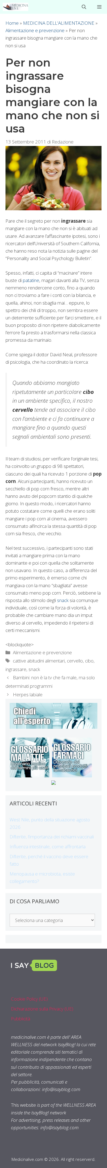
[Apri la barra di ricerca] (84, 7)
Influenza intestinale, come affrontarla (48, 846)
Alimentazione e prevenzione (34, 30)
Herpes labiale (28, 694)
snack (63, 600)
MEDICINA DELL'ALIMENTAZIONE (58, 23)
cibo (89, 661)
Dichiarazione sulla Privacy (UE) (42, 1009)
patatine (31, 280)
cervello (75, 661)
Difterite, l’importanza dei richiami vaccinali (52, 836)
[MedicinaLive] (15, 7)
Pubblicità (20, 1018)
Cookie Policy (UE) (29, 999)
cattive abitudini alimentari (39, 661)
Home (12, 23)
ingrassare (15, 669)
